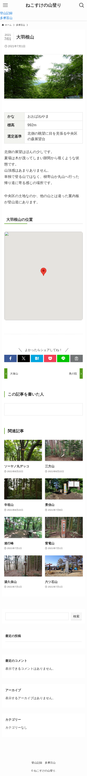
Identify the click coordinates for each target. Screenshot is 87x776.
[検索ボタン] (81, 5)
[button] (10, 358)
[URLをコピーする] (76, 358)
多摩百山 (50, 762)
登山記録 (36, 762)
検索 (76, 616)
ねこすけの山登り (43, 5)
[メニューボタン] (5, 5)
